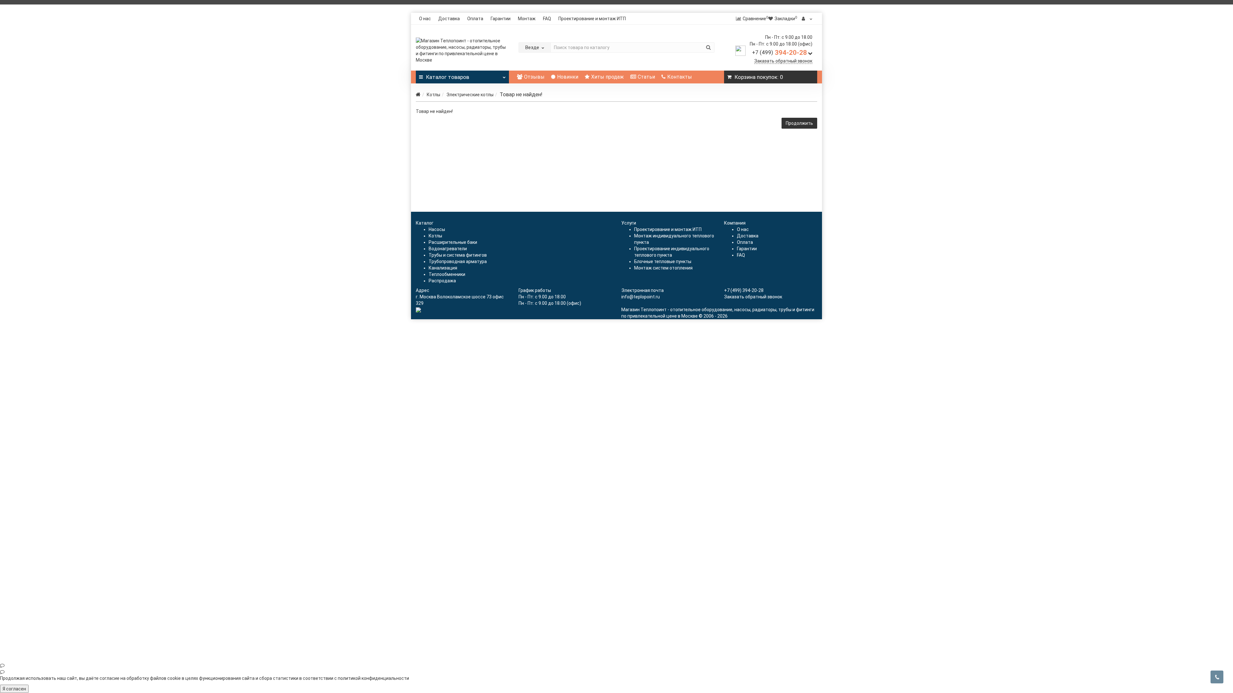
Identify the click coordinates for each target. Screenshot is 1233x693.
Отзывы (534, 77)
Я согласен (14, 688)
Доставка (449, 18)
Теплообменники (447, 274)
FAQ (547, 18)
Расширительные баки (453, 242)
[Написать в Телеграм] (616, 672)
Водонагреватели (448, 248)
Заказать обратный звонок (783, 61)
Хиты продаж (607, 77)
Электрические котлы (470, 94)
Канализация (443, 267)
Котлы (433, 94)
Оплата (475, 18)
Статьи (646, 77)
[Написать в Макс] (616, 665)
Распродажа (442, 280)
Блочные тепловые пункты (662, 261)
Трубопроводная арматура (458, 261)
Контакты (679, 77)
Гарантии (501, 18)
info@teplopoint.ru (640, 296)
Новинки (567, 77)
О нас (425, 18)
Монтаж (527, 18)
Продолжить (799, 123)
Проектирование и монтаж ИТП (592, 18)
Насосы (437, 229)
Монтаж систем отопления (663, 267)
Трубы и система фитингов (458, 255)
